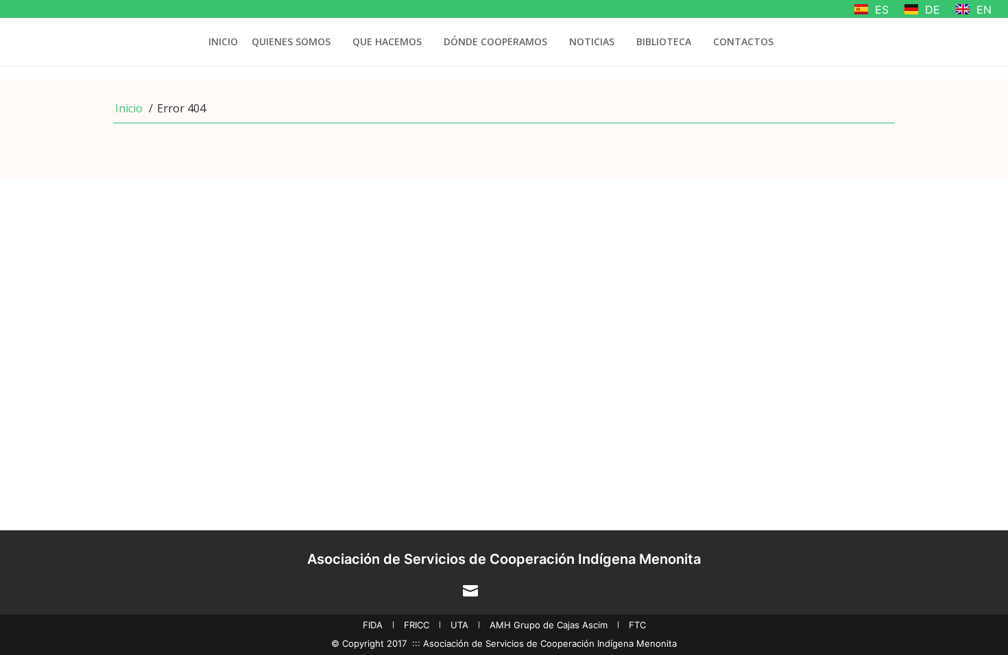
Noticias (591, 41)
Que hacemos (387, 41)
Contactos (743, 41)
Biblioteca (663, 41)
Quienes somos (291, 41)
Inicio (223, 41)
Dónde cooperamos (495, 41)
